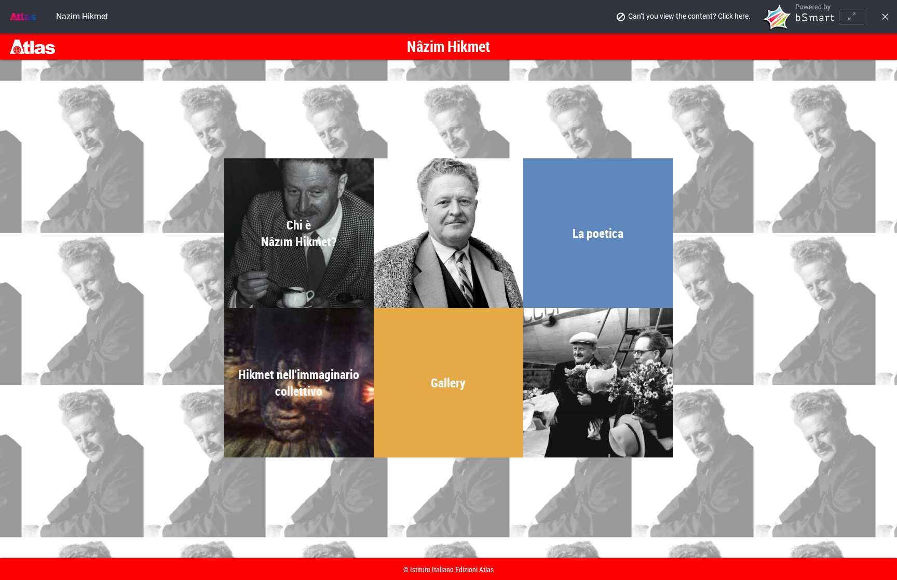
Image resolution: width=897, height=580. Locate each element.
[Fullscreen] (851, 16)
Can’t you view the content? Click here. (689, 16)
